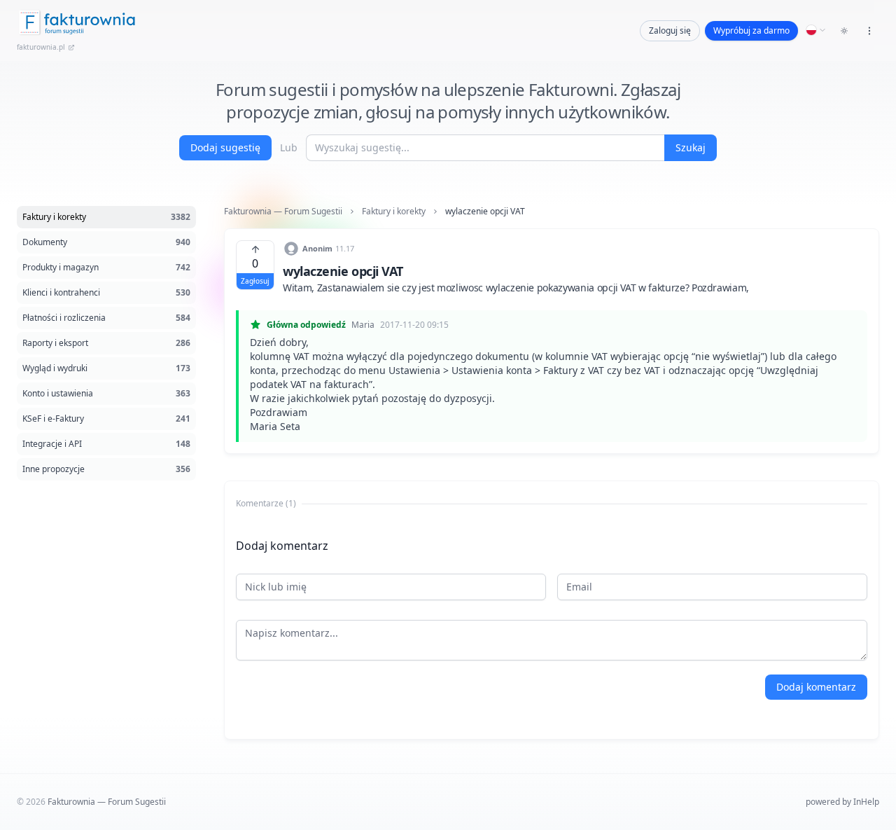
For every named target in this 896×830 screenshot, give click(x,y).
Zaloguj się (670, 30)
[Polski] (816, 30)
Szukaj (691, 147)
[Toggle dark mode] (844, 31)
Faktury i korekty (394, 211)
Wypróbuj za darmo (751, 30)
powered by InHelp (842, 802)
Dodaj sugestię (225, 147)
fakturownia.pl (41, 47)
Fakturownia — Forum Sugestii (283, 211)
